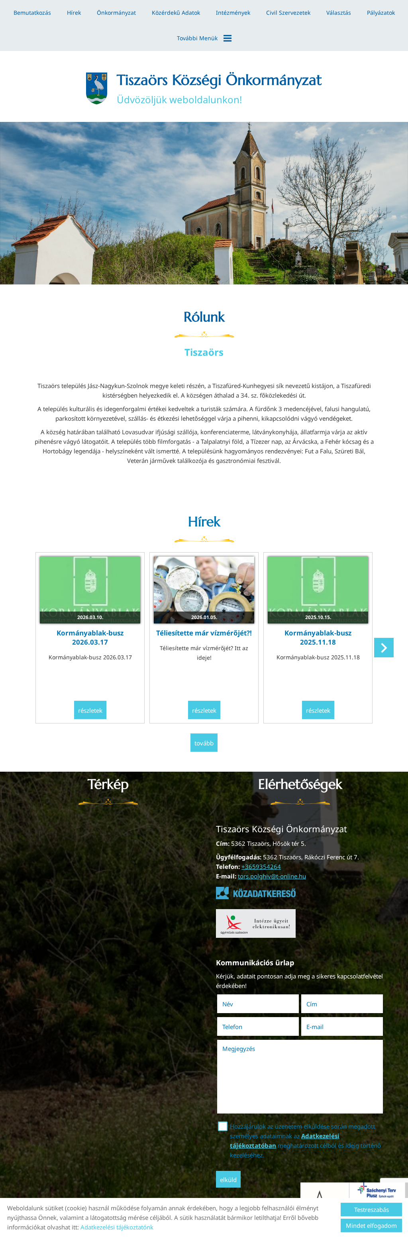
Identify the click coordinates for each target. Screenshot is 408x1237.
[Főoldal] (96, 88)
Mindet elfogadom (371, 1225)
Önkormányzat (116, 12)
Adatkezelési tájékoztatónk (116, 1227)
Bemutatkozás (32, 12)
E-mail (326, 1027)
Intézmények (233, 12)
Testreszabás (371, 1209)
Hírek (74, 12)
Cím (311, 1004)
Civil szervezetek (288, 12)
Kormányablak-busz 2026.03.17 (90, 637)
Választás (338, 12)
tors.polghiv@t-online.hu (272, 876)
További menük (197, 38)
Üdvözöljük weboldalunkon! (219, 88)
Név (238, 1004)
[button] (384, 647)
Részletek (90, 710)
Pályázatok (381, 12)
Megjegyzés (238, 1049)
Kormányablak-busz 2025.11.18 (317, 637)
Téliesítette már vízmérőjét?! (204, 632)
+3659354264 (261, 866)
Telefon (243, 1027)
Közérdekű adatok (176, 12)
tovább (204, 743)
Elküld (228, 1180)
